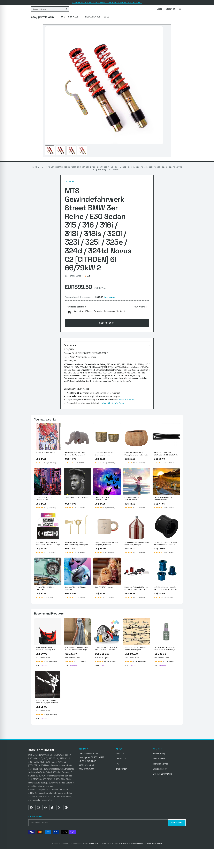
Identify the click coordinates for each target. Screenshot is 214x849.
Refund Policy (159, 753)
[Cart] (180, 9)
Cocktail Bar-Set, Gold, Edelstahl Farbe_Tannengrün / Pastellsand (77, 543)
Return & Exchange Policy (112, 403)
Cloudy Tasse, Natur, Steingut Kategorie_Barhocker (106, 543)
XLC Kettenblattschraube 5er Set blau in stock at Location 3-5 (165, 588)
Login (160, 9)
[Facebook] (31, 807)
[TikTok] (52, 807)
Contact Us (121, 758)
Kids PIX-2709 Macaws (104, 587)
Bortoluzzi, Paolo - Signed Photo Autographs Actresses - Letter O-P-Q (47, 701)
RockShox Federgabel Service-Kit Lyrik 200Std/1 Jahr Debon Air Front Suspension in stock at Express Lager (136, 588)
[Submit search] (66, 9)
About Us (120, 753)
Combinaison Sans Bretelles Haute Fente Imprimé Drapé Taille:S (76, 648)
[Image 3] (71, 150)
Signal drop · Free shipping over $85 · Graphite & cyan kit (107, 2)
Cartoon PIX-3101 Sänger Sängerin (75, 588)
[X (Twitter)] (59, 807)
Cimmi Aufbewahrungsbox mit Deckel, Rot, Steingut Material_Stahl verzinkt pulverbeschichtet (136, 543)
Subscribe (177, 822)
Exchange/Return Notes (76, 388)
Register (170, 9)
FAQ (118, 763)
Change (143, 307)
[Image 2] (61, 150)
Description (70, 345)
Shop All (73, 17)
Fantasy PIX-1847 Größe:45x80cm (131, 498)
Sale (106, 17)
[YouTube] (45, 807)
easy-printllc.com (42, 17)
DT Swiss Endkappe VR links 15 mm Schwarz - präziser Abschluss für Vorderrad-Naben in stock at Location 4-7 (166, 543)
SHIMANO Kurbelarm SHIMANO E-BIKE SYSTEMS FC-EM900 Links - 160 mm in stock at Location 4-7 (165, 453)
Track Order (121, 769)
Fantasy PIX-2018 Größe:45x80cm (102, 498)
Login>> (44, 665)
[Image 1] (50, 150)
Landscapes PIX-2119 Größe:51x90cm (163, 498)
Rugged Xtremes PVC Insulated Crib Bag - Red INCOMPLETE (45, 648)
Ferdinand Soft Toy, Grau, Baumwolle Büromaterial (75, 453)
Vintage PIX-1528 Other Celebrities (45, 588)
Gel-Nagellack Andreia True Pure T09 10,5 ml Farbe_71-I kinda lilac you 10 (165, 648)
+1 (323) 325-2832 (87, 761)
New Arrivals (92, 17)
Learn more (109, 297)
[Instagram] (38, 807)
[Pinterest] (66, 807)
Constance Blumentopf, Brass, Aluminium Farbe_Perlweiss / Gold (104, 453)
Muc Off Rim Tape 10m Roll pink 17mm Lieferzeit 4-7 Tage (48, 543)
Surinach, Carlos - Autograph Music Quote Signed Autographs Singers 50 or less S (136, 648)
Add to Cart (107, 323)
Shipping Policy (160, 769)
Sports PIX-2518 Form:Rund (76, 497)
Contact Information (162, 774)
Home (62, 17)
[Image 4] (82, 150)
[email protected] (127, 399)
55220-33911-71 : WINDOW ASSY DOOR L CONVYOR (106, 648)
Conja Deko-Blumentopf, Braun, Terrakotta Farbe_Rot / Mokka (136, 453)
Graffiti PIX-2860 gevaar (45, 452)
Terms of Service (160, 763)
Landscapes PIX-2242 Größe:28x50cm (44, 498)
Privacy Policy (159, 758)
